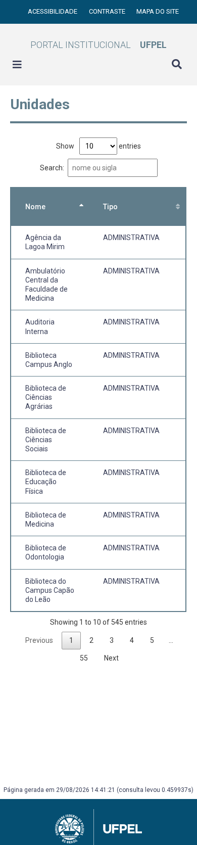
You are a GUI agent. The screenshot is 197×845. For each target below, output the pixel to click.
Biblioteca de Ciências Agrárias (45, 397)
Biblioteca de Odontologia (45, 552)
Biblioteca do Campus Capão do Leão (49, 590)
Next (111, 658)
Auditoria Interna (40, 326)
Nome (35, 207)
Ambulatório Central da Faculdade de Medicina (46, 285)
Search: (52, 168)
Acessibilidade (53, 11)
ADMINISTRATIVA (131, 237)
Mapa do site (157, 11)
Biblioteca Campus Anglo (48, 359)
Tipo (110, 207)
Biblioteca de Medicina (45, 519)
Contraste (108, 11)
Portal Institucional (98, 44)
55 (84, 658)
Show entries (98, 146)
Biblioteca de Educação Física (45, 481)
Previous (39, 640)
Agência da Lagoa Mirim (45, 242)
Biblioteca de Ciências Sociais (45, 440)
